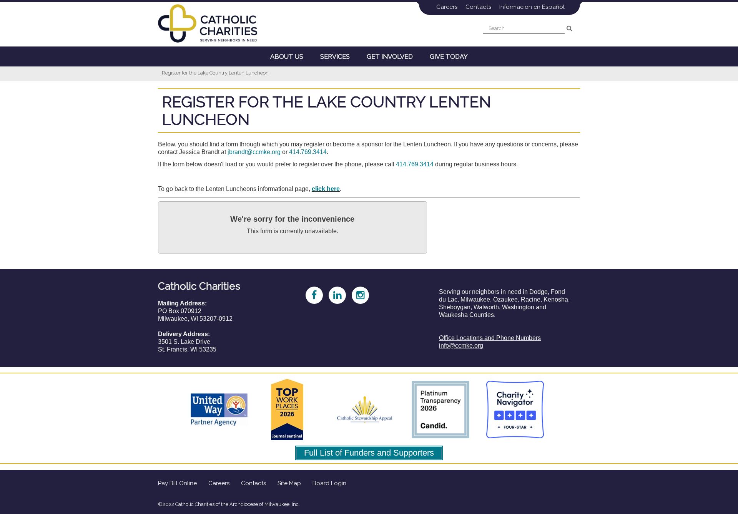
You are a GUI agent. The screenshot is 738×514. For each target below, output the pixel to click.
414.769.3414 (308, 152)
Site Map (289, 483)
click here (326, 189)
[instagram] (356, 293)
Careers (447, 6)
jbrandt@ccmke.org (254, 152)
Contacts (478, 6)
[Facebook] (310, 293)
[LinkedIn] (333, 293)
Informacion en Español (532, 6)
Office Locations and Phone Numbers (490, 338)
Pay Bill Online (177, 483)
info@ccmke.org (461, 345)
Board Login (329, 483)
